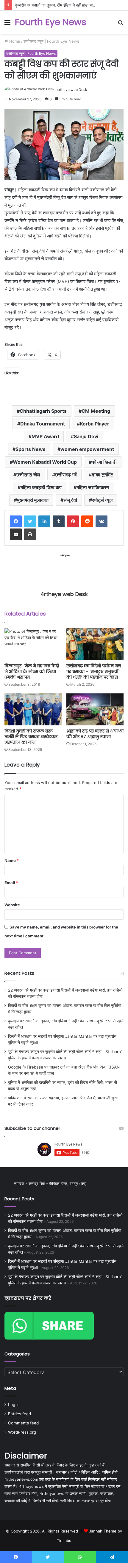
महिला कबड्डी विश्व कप (41, 487)
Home (14, 41)
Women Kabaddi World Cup (45, 462)
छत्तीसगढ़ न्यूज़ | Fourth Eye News (51, 41)
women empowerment (87, 449)
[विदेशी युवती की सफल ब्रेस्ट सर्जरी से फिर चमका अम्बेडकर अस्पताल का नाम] (33, 709)
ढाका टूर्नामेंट (102, 475)
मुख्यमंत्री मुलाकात (33, 500)
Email (11, 882)
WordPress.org (22, 1432)
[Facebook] (16, 521)
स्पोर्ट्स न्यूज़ (102, 500)
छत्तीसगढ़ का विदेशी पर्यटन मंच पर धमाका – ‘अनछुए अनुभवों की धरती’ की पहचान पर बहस (93, 671)
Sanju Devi (86, 436)
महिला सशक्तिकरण (93, 487)
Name (11, 860)
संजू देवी (70, 500)
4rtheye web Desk (72, 89)
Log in (14, 1404)
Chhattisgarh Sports (43, 411)
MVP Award (45, 436)
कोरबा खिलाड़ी (104, 462)
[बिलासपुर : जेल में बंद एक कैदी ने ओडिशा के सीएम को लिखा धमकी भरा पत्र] (33, 644)
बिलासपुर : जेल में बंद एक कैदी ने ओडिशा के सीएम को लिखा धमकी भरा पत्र (31, 671)
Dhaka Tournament (42, 424)
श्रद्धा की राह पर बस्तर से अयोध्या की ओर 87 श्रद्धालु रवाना (95, 734)
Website (12, 904)
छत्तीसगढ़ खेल (28, 475)
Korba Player (94, 424)
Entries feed (19, 1413)
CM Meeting (96, 411)
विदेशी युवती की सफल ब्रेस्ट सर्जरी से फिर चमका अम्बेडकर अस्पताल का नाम (30, 736)
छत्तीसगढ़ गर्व (66, 475)
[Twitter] (30, 521)
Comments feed (23, 1423)
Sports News (30, 449)
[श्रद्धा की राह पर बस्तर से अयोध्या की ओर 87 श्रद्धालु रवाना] (95, 709)
